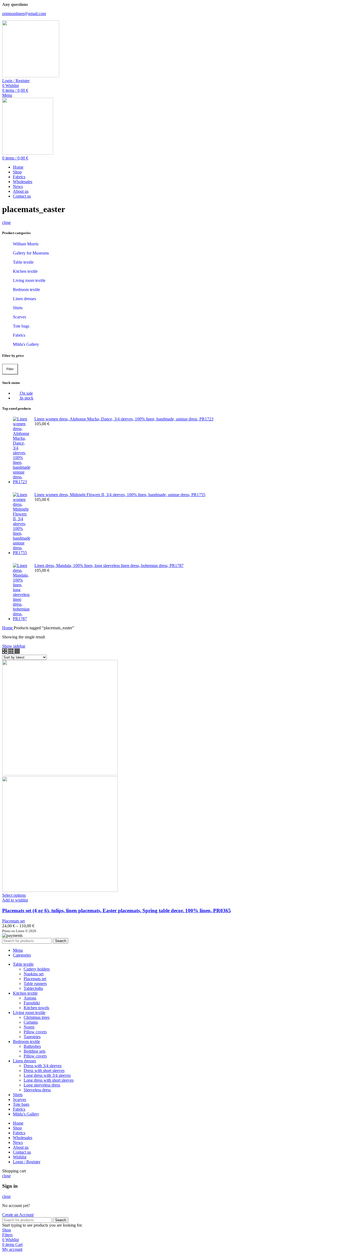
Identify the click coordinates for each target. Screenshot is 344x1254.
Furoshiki (32, 1003)
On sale (26, 393)
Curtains (31, 1022)
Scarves (19, 317)
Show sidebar (13, 646)
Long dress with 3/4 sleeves (47, 1075)
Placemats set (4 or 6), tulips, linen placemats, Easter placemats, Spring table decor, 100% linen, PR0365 (116, 910)
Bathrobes (32, 1046)
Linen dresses (24, 298)
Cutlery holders (37, 969)
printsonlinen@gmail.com (24, 13)
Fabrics (19, 335)
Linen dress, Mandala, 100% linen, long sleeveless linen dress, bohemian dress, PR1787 (109, 565)
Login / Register (26, 1162)
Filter (10, 369)
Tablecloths (33, 988)
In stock (26, 398)
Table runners (35, 983)
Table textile (23, 262)
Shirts (18, 308)
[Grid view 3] (11, 652)
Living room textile (29, 280)
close (6, 222)
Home (8, 628)
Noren (29, 1027)
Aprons (30, 998)
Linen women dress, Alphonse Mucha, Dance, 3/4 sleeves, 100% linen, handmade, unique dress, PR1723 (123, 419)
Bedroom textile (26, 289)
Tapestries (32, 1036)
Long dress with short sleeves (49, 1080)
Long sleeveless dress (42, 1085)
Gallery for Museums (31, 253)
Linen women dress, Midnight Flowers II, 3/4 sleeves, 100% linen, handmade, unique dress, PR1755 (119, 494)
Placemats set (13, 921)
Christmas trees (36, 1017)
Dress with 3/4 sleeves (43, 1065)
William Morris (25, 244)
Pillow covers (35, 1032)
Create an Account (18, 1214)
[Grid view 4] (17, 652)
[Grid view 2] (5, 652)
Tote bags (21, 326)
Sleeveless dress (37, 1090)
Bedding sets (34, 1051)
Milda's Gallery (26, 344)
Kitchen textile (25, 271)
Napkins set (34, 974)
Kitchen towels (36, 1007)
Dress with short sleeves (44, 1070)
